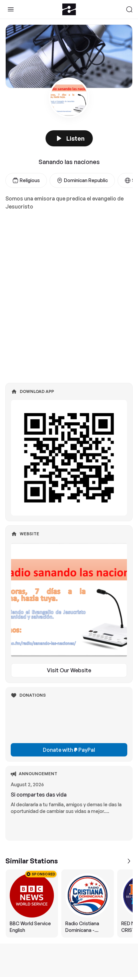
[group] (69, 903)
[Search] (129, 9)
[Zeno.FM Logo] (69, 9)
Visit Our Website (69, 670)
